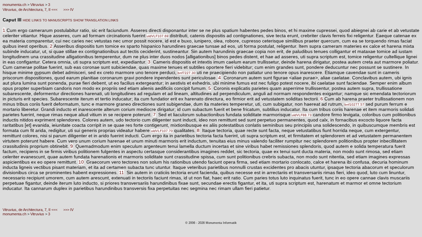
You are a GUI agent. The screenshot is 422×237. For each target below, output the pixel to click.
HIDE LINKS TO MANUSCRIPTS (47, 20)
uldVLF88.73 (302, 115)
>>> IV (68, 10)
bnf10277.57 (354, 104)
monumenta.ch (14, 5)
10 (81, 162)
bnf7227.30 (187, 73)
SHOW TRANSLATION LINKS (95, 20)
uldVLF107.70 (162, 131)
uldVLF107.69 (157, 36)
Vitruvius (37, 5)
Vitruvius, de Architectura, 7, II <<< (30, 10)
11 (121, 172)
